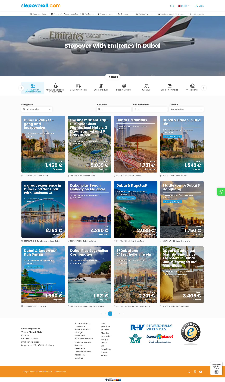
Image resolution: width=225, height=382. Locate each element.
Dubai (103, 323)
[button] (21, 88)
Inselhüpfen (80, 335)
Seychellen (106, 336)
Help (172, 6)
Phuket (104, 343)
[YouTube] (200, 372)
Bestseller (79, 345)
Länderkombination (83, 342)
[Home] (189, 372)
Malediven (105, 326)
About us (79, 358)
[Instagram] (194, 372)
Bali (102, 346)
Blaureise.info (81, 355)
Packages (79, 332)
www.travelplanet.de (30, 329)
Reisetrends (80, 348)
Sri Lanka (105, 330)
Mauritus (105, 333)
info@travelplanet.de (30, 342)
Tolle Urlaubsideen (83, 352)
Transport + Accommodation (82, 328)
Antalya (104, 355)
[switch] (216, 372)
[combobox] (150, 109)
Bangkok (105, 339)
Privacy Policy (60, 372)
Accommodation (82, 323)
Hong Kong (106, 349)
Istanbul (104, 352)
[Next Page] (119, 313)
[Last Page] (124, 313)
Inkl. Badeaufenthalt (84, 339)
